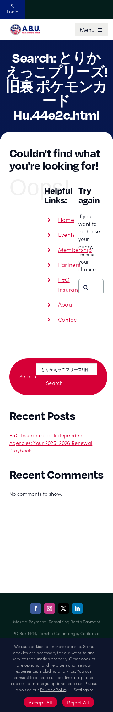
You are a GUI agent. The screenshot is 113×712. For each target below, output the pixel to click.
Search (27, 376)
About (66, 304)
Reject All (78, 702)
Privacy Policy (53, 689)
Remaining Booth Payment (74, 622)
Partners (69, 264)
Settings (82, 689)
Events (66, 234)
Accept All (40, 702)
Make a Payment (29, 622)
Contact (68, 319)
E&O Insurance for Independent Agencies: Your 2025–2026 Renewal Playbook (50, 443)
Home (66, 220)
